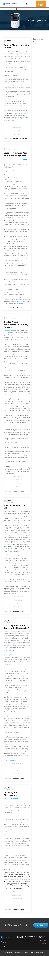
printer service (19, 455)
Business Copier (17, 138)
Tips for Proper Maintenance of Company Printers (16, 324)
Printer (7, 164)
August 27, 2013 (11, 42)
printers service (10, 330)
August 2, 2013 (10, 789)
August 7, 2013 (10, 622)
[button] (26, 3)
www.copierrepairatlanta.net (11, 798)
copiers (5, 546)
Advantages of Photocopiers (11, 793)
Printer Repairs (20, 303)
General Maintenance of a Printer (16, 46)
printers (23, 51)
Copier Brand (24, 138)
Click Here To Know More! (10, 651)
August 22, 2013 (11, 149)
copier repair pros (11, 550)
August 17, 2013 (11, 318)
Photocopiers (7, 631)
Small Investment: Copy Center (15, 506)
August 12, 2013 (11, 502)
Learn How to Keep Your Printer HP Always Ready (16, 154)
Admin (9, 40)
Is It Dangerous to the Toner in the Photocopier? (16, 626)
